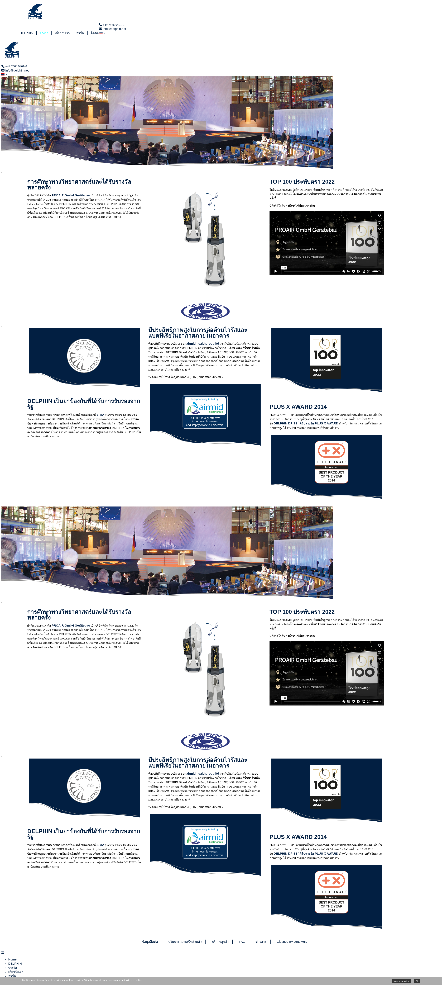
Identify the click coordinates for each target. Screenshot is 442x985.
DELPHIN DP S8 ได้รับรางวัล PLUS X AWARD (306, 423)
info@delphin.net (114, 29)
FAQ (242, 941)
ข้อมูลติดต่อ (150, 941)
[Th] (102, 33)
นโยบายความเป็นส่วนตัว (185, 941)
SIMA (101, 414)
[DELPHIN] (35, 18)
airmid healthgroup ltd (202, 343)
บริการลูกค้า (220, 941)
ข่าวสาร (261, 941)
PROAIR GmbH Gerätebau (71, 195)
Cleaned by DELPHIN (292, 941)
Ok (417, 981)
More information (401, 981)
